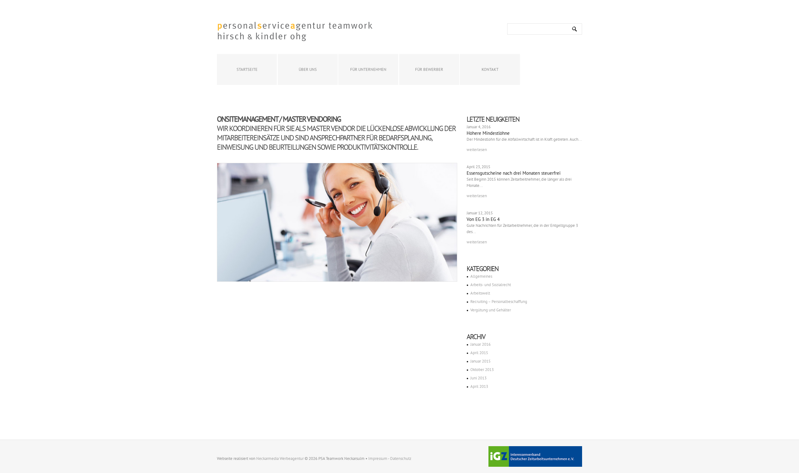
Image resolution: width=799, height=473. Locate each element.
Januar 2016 (480, 344)
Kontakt (490, 69)
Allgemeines (481, 276)
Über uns (308, 69)
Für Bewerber (429, 69)
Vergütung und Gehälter (490, 310)
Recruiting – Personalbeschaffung (498, 301)
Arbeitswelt (480, 293)
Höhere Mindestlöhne (488, 133)
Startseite (247, 69)
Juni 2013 (478, 378)
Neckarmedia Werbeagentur (280, 458)
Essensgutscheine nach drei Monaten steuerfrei (514, 173)
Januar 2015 (480, 361)
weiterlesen (477, 149)
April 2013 (479, 386)
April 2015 (479, 352)
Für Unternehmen (368, 69)
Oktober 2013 (482, 369)
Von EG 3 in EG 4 (483, 219)
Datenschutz (400, 458)
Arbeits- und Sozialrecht (490, 284)
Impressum (377, 458)
